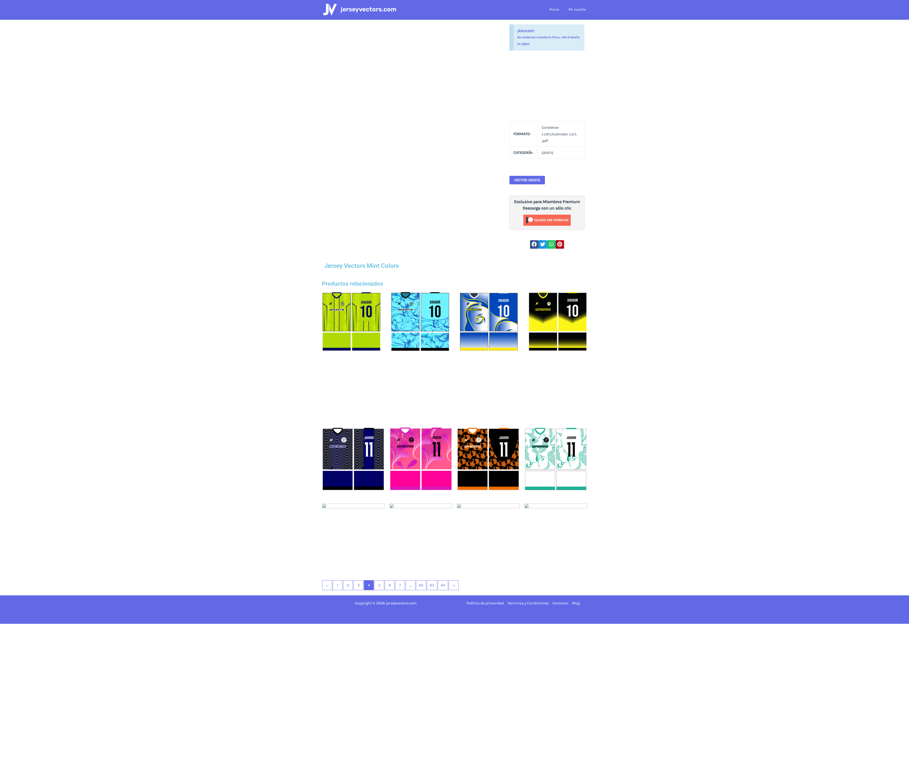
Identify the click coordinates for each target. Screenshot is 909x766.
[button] (534, 244)
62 (421, 585)
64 (443, 585)
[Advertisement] (547, 85)
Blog (576, 603)
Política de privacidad (485, 603)
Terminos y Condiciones (528, 603)
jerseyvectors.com (369, 9)
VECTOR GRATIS (527, 180)
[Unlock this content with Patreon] (547, 219)
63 (432, 585)
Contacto (560, 603)
